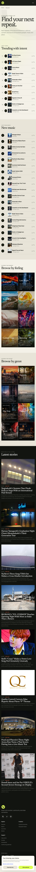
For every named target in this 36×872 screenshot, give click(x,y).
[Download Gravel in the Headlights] (32, 239)
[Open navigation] (33, 2)
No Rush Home (16, 55)
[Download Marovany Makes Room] (32, 141)
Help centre (4, 838)
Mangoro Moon (16, 135)
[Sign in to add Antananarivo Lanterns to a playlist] (34, 153)
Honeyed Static (16, 177)
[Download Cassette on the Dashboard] (32, 110)
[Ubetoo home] (15, 2)
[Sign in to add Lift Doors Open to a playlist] (34, 62)
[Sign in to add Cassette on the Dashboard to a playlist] (34, 110)
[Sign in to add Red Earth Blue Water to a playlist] (34, 159)
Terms (2, 855)
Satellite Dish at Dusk (18, 195)
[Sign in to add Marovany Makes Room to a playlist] (34, 141)
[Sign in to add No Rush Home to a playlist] (34, 56)
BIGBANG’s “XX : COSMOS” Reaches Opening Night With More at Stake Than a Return (17, 616)
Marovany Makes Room (18, 141)
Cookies (12, 855)
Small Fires (15, 92)
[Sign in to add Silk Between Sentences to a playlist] (34, 190)
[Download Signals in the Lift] (32, 98)
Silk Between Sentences (19, 189)
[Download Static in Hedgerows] (32, 104)
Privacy (7, 855)
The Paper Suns (15, 75)
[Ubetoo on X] (3, 816)
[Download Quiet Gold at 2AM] (32, 172)
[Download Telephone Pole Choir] (32, 226)
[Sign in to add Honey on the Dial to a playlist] (34, 86)
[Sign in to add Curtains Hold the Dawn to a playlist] (34, 166)
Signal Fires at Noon (18, 250)
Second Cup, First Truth (19, 183)
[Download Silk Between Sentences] (32, 190)
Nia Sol (13, 87)
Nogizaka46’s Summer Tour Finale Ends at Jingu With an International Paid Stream (16, 490)
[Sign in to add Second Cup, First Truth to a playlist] (34, 184)
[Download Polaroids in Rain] (32, 80)
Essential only (10, 867)
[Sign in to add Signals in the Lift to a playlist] (34, 98)
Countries (3, 828)
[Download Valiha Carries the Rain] (32, 147)
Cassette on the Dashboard (20, 110)
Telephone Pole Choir (18, 226)
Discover (3, 824)
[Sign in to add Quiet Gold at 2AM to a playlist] (34, 172)
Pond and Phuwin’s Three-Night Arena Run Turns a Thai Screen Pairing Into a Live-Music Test (15, 742)
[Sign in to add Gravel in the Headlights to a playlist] (34, 239)
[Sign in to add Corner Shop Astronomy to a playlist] (34, 220)
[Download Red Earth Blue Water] (32, 159)
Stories (3, 831)
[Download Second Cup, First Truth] (32, 184)
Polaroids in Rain (17, 79)
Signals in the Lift (17, 98)
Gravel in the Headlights (19, 238)
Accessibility (4, 842)
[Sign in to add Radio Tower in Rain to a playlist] (34, 74)
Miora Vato (14, 136)
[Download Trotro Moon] (32, 68)
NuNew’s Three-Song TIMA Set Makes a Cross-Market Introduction (16, 575)
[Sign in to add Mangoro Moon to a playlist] (34, 135)
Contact (3, 840)
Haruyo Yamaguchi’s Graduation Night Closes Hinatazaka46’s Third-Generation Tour (17, 533)
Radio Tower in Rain (17, 73)
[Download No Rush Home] (32, 56)
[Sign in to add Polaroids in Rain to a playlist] (34, 80)
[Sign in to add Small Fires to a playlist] (34, 92)
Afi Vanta (14, 69)
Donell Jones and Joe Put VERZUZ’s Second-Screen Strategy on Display (16, 784)
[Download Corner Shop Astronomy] (32, 220)
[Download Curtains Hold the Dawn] (32, 166)
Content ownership (23, 824)
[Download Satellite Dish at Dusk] (32, 196)
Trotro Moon (15, 67)
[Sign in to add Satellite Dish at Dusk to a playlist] (34, 196)
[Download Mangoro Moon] (32, 135)
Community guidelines (6, 844)
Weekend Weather (17, 244)
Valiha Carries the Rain (18, 147)
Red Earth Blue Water (18, 159)
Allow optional (26, 867)
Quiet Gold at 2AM (17, 171)
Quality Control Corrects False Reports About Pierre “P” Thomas (15, 700)
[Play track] (6, 56)
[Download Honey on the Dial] (32, 86)
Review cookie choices (8, 864)
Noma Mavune (15, 57)
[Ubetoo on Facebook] (6, 816)
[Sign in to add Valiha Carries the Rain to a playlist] (34, 147)
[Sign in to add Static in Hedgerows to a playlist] (34, 104)
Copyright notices (23, 826)
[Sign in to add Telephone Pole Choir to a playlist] (34, 226)
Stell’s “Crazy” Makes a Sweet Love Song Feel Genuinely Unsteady (16, 660)
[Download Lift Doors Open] (32, 62)
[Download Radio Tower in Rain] (32, 74)
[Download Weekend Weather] (32, 245)
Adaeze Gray (15, 166)
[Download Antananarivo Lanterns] (32, 153)
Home (2, 7)
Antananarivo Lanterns (18, 153)
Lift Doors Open (16, 61)
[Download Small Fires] (32, 92)
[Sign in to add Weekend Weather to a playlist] (34, 245)
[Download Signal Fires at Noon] (32, 251)
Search (2, 826)
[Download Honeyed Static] (32, 178)
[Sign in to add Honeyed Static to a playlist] (34, 178)
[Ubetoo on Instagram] (10, 816)
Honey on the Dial (17, 86)
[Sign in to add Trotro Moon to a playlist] (34, 68)
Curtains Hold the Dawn (19, 165)
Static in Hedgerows (18, 104)
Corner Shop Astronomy (19, 220)
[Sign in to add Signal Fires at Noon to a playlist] (34, 251)
